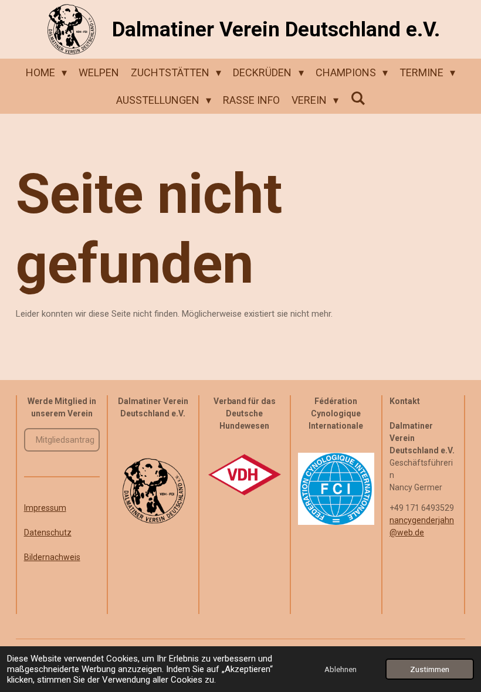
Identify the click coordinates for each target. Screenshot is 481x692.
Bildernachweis (52, 557)
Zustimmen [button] (429, 669)
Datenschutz (48, 532)
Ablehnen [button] (340, 669)
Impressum (45, 508)
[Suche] (357, 98)
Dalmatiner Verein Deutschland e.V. (276, 30)
